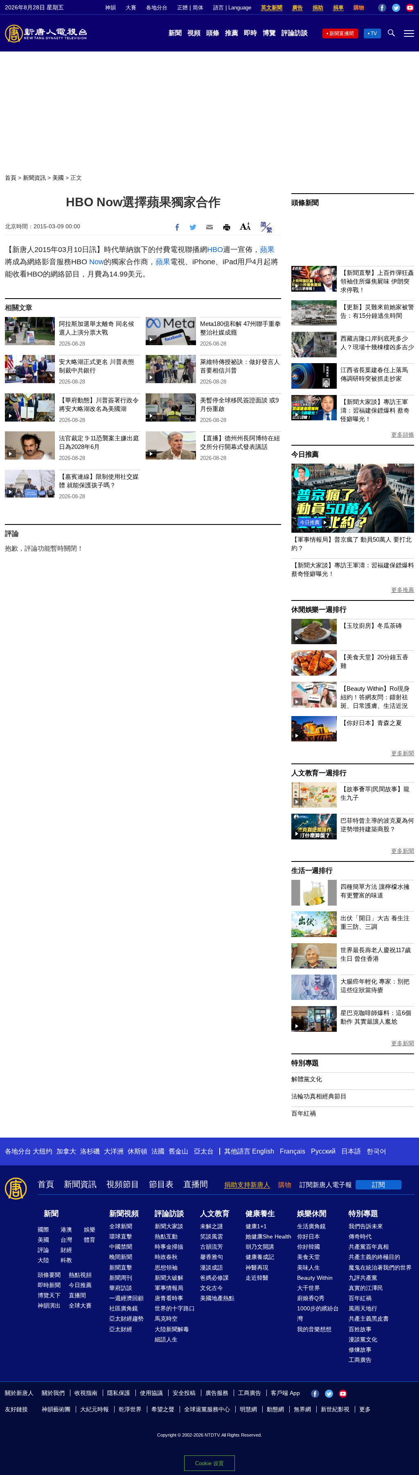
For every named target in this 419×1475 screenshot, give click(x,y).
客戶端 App (285, 1393)
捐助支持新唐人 (247, 1184)
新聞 (175, 32)
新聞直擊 (120, 1267)
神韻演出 (49, 1305)
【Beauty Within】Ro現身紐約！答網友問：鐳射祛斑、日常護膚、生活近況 (375, 697)
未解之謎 (211, 1226)
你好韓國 (308, 1246)
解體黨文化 (306, 1079)
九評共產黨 (363, 1277)
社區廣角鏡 (123, 1308)
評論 (43, 1250)
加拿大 (66, 1151)
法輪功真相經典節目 (319, 1096)
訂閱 (378, 1184)
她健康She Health (268, 1236)
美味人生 (308, 1267)
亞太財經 (120, 1329)
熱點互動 (166, 1236)
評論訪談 (295, 32)
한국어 (376, 1151)
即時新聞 (49, 1285)
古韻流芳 (211, 1246)
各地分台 (156, 7)
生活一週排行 (312, 871)
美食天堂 (308, 1257)
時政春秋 (166, 1257)
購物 (359, 7)
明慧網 (248, 1409)
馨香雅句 (211, 1257)
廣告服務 (216, 1393)
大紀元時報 (94, 1409)
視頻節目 (122, 1184)
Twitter (396, 8)
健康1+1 (256, 1226)
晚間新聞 (120, 1257)
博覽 (269, 32)
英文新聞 (271, 7)
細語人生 (166, 1339)
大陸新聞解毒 (172, 1329)
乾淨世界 (130, 1409)
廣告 (297, 7)
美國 (58, 177)
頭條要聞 (49, 1275)
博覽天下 (49, 1295)
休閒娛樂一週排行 (318, 610)
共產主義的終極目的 (374, 1257)
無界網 (302, 1409)
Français (292, 1151)
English (263, 1151)
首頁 (10, 177)
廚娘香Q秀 (310, 1298)
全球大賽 (80, 1305)
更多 (365, 1409)
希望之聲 (162, 1409)
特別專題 (305, 1063)
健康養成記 (260, 1257)
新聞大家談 (169, 1226)
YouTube (410, 8)
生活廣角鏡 (311, 1226)
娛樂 (89, 1229)
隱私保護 (118, 1393)
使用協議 (151, 1393)
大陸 (43, 1260)
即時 (250, 32)
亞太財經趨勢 (126, 1318)
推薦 (231, 32)
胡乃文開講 (260, 1246)
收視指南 (85, 1393)
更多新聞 (402, 753)
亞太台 (204, 1151)
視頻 (193, 32)
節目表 (161, 1184)
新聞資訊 (34, 177)
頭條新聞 (305, 203)
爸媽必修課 (214, 1277)
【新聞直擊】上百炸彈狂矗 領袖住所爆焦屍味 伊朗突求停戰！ (377, 281)
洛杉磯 (90, 1151)
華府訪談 (120, 1288)
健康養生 (260, 1213)
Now (96, 262)
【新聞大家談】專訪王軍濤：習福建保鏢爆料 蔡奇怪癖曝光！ (375, 410)
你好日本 (308, 1236)
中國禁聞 (120, 1246)
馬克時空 (166, 1318)
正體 (182, 7)
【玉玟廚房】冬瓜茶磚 (371, 625)
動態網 (275, 1409)
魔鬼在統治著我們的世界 (380, 1267)
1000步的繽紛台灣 (318, 1313)
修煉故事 (360, 1349)
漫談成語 (211, 1267)
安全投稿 (184, 1393)
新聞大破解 (169, 1277)
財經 (66, 1250)
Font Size (245, 226)
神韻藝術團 (56, 1409)
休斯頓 (137, 1151)
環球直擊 (120, 1236)
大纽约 (42, 1151)
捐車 (338, 7)
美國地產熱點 (217, 1298)
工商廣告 (360, 1360)
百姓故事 (360, 1329)
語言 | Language (232, 7)
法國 (157, 1151)
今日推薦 (305, 454)
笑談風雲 (211, 1236)
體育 (89, 1239)
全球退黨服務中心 (207, 1409)
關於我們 (53, 1393)
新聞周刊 (120, 1277)
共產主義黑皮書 (369, 1318)
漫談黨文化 (363, 1339)
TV (374, 33)
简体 (198, 7)
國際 (43, 1229)
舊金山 (178, 1151)
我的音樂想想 (314, 1329)
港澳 (66, 1229)
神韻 (110, 7)
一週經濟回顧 (126, 1298)
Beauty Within (315, 1277)
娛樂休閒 (312, 1213)
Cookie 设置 (209, 1463)
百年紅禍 (303, 1113)
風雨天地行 (363, 1308)
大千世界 (308, 1288)
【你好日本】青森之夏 (371, 722)
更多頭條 (402, 434)
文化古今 (211, 1288)
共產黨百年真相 (369, 1246)
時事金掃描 (169, 1246)
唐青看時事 (169, 1298)
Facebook (382, 8)
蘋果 (267, 249)
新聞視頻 (124, 1213)
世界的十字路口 (175, 1308)
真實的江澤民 (366, 1288)
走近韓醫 (257, 1277)
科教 (66, 1260)
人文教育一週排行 (318, 773)
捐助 (318, 7)
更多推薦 (402, 590)
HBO (215, 249)
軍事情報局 (169, 1288)
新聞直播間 (341, 33)
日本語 (351, 1151)
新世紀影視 (335, 1409)
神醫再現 (257, 1267)
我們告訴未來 (366, 1226)
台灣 (66, 1239)
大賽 (131, 7)
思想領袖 (166, 1267)
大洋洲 (114, 1151)
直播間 (195, 1184)
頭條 (212, 32)
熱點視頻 (80, 1275)
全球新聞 (120, 1226)
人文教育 (215, 1213)
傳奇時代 (360, 1236)
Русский (323, 1151)
